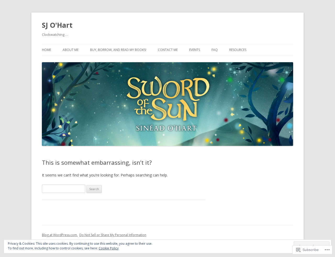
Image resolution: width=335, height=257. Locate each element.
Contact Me (168, 50)
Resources (237, 50)
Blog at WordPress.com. (60, 235)
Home (46, 50)
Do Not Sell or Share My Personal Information (112, 235)
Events (194, 50)
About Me (71, 50)
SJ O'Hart (57, 25)
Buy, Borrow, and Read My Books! (118, 50)
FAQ (214, 50)
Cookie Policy (109, 248)
